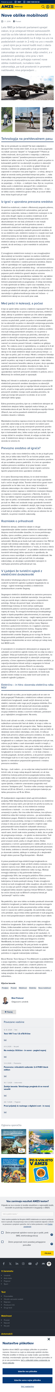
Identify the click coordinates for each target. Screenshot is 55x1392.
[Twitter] (10, 1264)
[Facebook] (3, 1264)
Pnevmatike (8, 1296)
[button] (7, 120)
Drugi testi (8, 1307)
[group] (27, 119)
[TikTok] (37, 1264)
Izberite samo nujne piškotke (27, 1380)
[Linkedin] (17, 1264)
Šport (6, 1284)
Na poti (6, 1326)
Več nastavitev (27, 1386)
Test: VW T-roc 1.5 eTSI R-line (17, 1033)
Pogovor (7, 1281)
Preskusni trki (9, 1305)
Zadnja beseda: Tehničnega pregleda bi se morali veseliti (26, 1088)
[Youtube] (30, 1264)
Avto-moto (8, 1278)
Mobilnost (6, 1316)
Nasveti (7, 1323)
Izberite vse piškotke (27, 1371)
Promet (6, 1320)
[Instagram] (23, 1264)
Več (5, 1040)
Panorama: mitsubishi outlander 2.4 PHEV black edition (26, 1068)
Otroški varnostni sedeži (13, 1299)
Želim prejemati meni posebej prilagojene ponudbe (27, 1243)
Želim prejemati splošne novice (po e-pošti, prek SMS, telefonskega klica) (27, 1234)
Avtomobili (7, 1333)
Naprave (7, 1302)
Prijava (48, 1253)
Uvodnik (7, 1275)
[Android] (43, 1264)
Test (3, 1292)
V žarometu (7, 1271)
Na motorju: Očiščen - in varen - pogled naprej (25, 1050)
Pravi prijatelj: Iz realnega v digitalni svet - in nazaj (27, 1105)
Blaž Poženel (18, 998)
